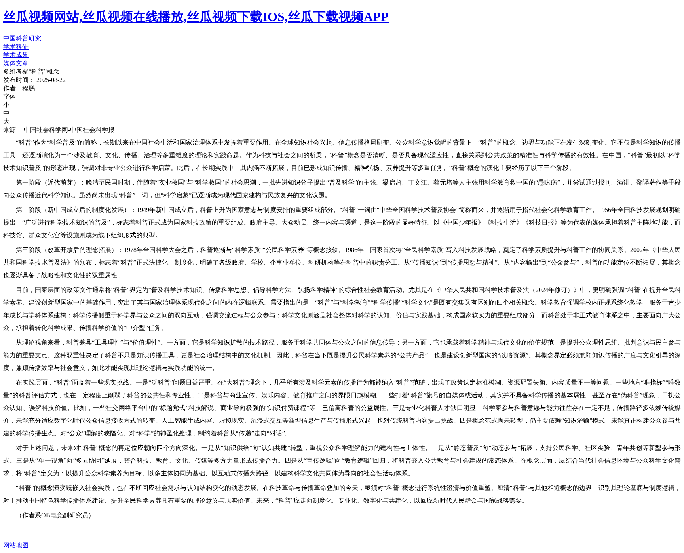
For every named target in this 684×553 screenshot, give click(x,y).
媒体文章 (15, 63)
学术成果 (15, 54)
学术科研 (15, 46)
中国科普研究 (22, 38)
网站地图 (15, 545)
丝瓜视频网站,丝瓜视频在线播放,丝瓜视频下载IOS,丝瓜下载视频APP (196, 17)
